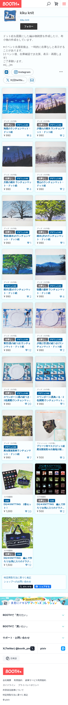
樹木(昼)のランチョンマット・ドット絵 (17, 291)
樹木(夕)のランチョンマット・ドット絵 (50, 237)
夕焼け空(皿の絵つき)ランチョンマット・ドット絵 (50, 345)
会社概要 (7, 680)
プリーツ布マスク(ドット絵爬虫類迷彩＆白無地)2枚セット (51, 448)
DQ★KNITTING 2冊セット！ (17, 506)
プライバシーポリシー (28, 685)
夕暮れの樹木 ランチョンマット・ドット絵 (51, 130)
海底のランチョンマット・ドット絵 (17, 130)
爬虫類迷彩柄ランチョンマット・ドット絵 (17, 452)
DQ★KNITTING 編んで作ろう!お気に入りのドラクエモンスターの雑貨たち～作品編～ (18, 560)
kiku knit (24, 19)
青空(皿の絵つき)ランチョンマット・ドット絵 (17, 345)
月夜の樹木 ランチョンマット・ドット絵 (17, 184)
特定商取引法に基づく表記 (15, 695)
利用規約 (18, 680)
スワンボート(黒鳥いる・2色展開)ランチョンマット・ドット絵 (51, 399)
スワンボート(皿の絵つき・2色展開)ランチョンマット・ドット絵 (18, 399)
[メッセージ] (32, 80)
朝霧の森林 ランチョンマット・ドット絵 (51, 291)
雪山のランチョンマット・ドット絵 (50, 184)
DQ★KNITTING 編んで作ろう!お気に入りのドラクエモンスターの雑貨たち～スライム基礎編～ (51, 506)
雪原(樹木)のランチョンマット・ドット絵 (17, 237)
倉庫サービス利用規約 (35, 680)
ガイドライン (9, 685)
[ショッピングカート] (56, 4)
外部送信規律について (13, 690)
